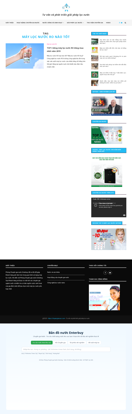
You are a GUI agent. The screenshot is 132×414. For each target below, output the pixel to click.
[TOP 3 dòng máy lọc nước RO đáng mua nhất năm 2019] (25, 56)
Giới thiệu (10, 23)
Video (108, 23)
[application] (108, 207)
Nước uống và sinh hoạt (52, 23)
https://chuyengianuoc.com (56, 318)
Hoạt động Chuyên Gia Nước (28, 23)
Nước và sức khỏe (53, 272)
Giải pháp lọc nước (74, 23)
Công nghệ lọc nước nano (56, 283)
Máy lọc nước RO (52, 44)
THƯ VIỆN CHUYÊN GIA (95, 23)
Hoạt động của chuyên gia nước (58, 277)
